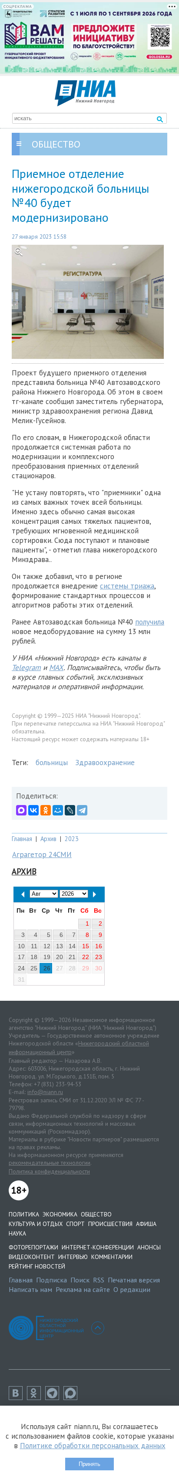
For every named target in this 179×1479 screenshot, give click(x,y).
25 (33, 968)
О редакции (131, 1289)
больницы (52, 762)
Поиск (80, 1279)
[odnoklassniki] (36, 1397)
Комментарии (112, 1257)
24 (21, 968)
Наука (17, 1233)
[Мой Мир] (58, 810)
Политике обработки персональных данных (93, 1445)
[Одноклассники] (45, 810)
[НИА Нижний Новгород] (85, 103)
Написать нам (30, 1289)
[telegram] (54, 1397)
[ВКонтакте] (33, 810)
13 (59, 946)
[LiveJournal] (70, 810)
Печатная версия (134, 1279)
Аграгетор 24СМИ (42, 854)
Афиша (146, 1224)
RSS (98, 1279)
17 (21, 956)
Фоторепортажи (33, 1247)
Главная (22, 839)
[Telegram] (82, 810)
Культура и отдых (36, 1224)
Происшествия (110, 1224)
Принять (89, 1464)
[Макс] (72, 1397)
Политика (24, 1214)
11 (34, 946)
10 (21, 946)
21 (72, 956)
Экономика (60, 1214)
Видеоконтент (32, 1257)
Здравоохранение (105, 762)
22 (85, 956)
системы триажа (127, 586)
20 (59, 956)
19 (46, 956)
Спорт (75, 1224)
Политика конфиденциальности (49, 1171)
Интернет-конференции (98, 1247)
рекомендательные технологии (49, 1163)
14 (72, 946)
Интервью (73, 1257)
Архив (48, 839)
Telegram (26, 667)
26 (46, 968)
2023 (72, 839)
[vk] (18, 1397)
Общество (96, 1214)
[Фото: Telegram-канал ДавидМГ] (89, 302)
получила (149, 622)
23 (98, 956)
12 (46, 946)
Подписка (51, 1279)
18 (33, 956)
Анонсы (149, 1247)
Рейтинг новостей (37, 1266)
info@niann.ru (45, 1092)
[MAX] (21, 810)
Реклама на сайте (83, 1289)
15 (85, 946)
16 (98, 946)
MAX (56, 667)
